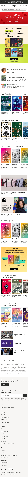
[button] (2, 6)
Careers (3, 450)
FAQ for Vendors (5, 422)
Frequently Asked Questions (7, 407)
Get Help (3, 412)
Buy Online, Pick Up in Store (7, 443)
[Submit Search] (3, 9)
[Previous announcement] (1, 1)
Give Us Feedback (5, 417)
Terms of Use (12, 474)
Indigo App (3, 438)
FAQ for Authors (4, 419)
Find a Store (4, 414)
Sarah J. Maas (4, 167)
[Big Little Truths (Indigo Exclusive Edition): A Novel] (6, 103)
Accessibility (4, 465)
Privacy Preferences (5, 474)
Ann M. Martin (4, 326)
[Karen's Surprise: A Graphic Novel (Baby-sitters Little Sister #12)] (6, 314)
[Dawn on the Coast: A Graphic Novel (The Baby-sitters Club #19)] (17, 314)
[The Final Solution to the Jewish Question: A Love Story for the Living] (6, 129)
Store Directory (4, 436)
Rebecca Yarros (15, 167)
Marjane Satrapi (4, 298)
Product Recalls (4, 462)
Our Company (4, 452)
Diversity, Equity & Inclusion (7, 457)
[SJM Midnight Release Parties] (14, 259)
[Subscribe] (25, 395)
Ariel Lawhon (14, 141)
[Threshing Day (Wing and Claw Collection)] (16, 155)
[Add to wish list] (9, 110)
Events (2, 429)
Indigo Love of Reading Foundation (9, 455)
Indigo (5, 472)
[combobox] (15, 9)
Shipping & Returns (5, 410)
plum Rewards (4, 431)
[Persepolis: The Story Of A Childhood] (6, 286)
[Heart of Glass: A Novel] (17, 103)
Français (11, 469)
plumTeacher (4, 433)
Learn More (4, 384)
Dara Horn (3, 141)
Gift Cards (3, 441)
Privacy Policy (18, 472)
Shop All (25, 94)
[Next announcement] (26, 1)
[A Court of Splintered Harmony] (6, 155)
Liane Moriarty (4, 115)
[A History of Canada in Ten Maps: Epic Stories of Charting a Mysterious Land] (17, 286)
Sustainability (4, 460)
